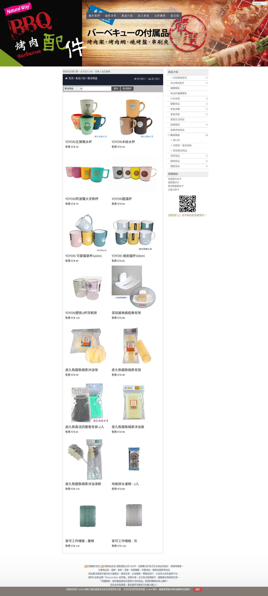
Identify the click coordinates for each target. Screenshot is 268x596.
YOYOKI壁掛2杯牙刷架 (81, 313)
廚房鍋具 (175, 124)
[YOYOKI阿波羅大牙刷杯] (87, 174)
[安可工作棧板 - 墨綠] (87, 516)
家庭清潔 (175, 114)
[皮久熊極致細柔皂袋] (134, 345)
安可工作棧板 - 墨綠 (79, 541)
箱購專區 (175, 88)
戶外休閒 (175, 98)
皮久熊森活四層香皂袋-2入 (84, 427)
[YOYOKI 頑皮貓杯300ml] (134, 231)
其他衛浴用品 (180, 150)
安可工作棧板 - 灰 (124, 541)
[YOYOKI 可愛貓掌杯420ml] (87, 231)
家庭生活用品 (177, 119)
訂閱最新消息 (93, 566)
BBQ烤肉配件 (177, 83)
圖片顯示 (155, 79)
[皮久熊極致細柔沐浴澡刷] (87, 459)
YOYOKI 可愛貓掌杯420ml (83, 256)
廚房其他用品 (177, 130)
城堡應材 (172, 182)
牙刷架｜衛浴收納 (182, 145)
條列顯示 (141, 79)
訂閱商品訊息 (109, 566)
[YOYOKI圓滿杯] (134, 174)
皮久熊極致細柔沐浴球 (81, 370)
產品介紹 (81, 78)
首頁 (71, 78)
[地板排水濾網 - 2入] (134, 459)
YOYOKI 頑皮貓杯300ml (128, 256)
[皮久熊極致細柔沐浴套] (134, 402)
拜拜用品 (175, 155)
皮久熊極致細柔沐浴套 (128, 427)
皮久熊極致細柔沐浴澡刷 (83, 484)
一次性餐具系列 (178, 77)
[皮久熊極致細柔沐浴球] (87, 345)
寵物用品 (175, 161)
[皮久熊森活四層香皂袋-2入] (87, 402)
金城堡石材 (173, 179)
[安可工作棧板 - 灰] (134, 516)
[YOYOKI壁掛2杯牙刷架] (87, 288)
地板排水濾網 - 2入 (125, 484)
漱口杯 (176, 140)
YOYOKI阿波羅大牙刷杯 (81, 199)
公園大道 (172, 190)
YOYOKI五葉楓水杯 (78, 142)
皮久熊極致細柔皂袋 (126, 370)
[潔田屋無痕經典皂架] (134, 288)
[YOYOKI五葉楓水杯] (87, 117)
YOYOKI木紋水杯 (123, 142)
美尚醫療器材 (174, 186)
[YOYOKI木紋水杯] (134, 117)
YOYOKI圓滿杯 (122, 199)
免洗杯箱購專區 (178, 93)
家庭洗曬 (175, 109)
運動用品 (175, 103)
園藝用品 (175, 166)
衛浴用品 (175, 135)
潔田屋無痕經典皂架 (126, 313)
